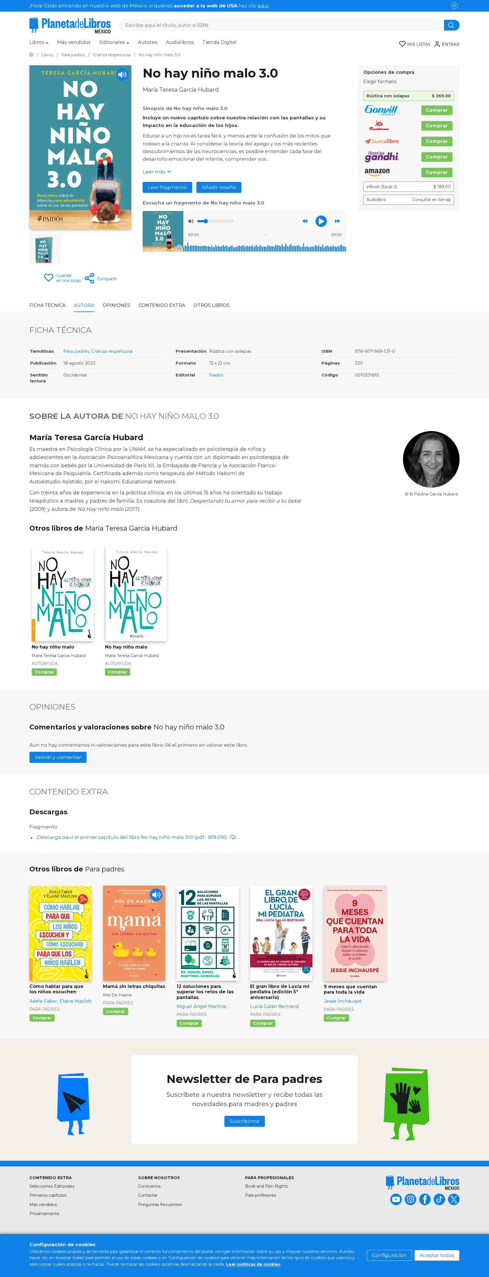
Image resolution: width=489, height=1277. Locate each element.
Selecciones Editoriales (51, 1186)
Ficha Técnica (47, 305)
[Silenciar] (191, 221)
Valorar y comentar (58, 757)
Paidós (216, 375)
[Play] (122, 74)
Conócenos (149, 1186)
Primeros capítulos (47, 1195)
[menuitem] (39, 44)
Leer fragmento (167, 187)
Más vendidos (74, 42)
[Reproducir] (321, 221)
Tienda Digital (219, 42)
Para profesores (260, 1195)
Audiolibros (180, 42)
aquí (263, 5)
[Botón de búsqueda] (452, 25)
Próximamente (44, 1213)
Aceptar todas (437, 1255)
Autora (84, 305)
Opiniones (116, 305)
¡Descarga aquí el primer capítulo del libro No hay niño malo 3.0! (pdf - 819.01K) (132, 837)
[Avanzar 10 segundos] (337, 221)
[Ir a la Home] (31, 54)
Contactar (148, 1195)
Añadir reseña (219, 187)
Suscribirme (244, 1121)
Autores (147, 42)
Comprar (437, 110)
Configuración (389, 1255)
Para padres (76, 351)
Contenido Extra (162, 305)
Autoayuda (45, 663)
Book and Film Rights (266, 1186)
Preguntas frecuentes (160, 1204)
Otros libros (212, 305)
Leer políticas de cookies (253, 1264)
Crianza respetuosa (111, 351)
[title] (423, 1182)
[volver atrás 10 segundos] (305, 221)
